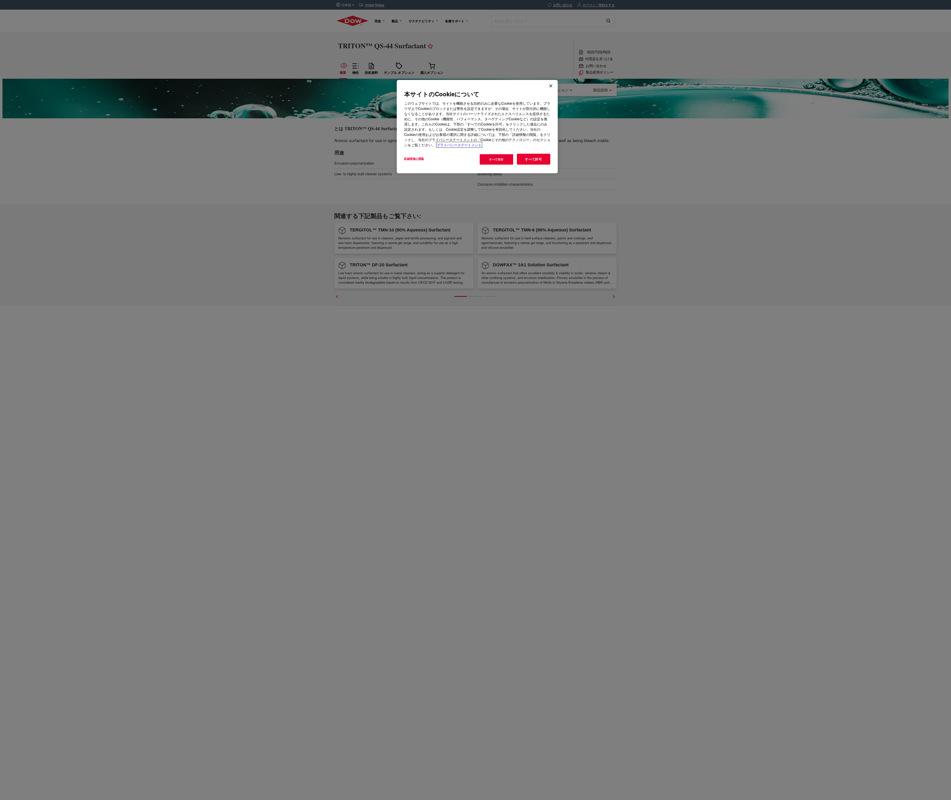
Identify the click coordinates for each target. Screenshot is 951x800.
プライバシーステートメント (459, 144)
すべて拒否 (496, 159)
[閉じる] (550, 85)
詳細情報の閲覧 (414, 158)
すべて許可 (533, 159)
